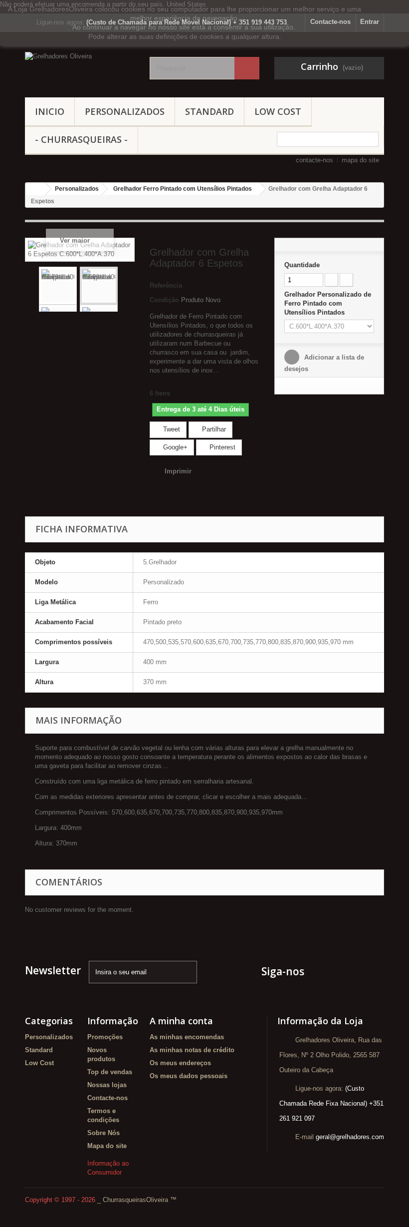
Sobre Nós (103, 1133)
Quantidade (302, 265)
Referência (166, 285)
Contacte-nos (107, 1098)
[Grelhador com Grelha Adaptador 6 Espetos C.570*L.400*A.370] (57, 285)
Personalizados (125, 111)
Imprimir (178, 471)
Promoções (105, 1037)
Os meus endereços (180, 1063)
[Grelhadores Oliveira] (80, 68)
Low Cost (277, 111)
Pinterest (221, 447)
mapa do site (360, 160)
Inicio (49, 111)
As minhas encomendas (187, 1037)
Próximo (126, 286)
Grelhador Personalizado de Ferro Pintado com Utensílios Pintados (327, 303)
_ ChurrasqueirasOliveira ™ (137, 1200)
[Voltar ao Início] (35, 189)
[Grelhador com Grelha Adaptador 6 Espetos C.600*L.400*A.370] (98, 285)
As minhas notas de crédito (192, 1050)
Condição (164, 300)
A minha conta (181, 1021)
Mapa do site (107, 1146)
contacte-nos (314, 160)
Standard (209, 111)
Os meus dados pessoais (188, 1076)
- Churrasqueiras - (81, 139)
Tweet (170, 429)
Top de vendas (109, 1072)
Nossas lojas (107, 1085)
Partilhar (213, 429)
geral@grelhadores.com (350, 1137)
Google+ (174, 447)
